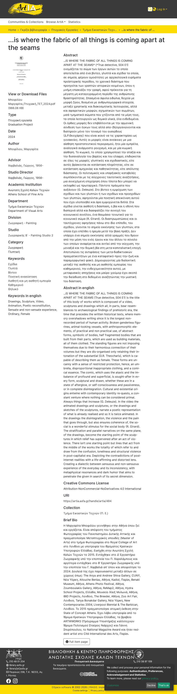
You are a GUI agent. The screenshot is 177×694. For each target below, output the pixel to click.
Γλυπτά (12, 268)
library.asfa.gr (17, 665)
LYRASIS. (92, 687)
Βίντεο (12, 272)
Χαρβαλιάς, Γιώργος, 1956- (25, 165)
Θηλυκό (13, 289)
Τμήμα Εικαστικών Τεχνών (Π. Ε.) (100, 30)
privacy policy (150, 678)
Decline (151, 685)
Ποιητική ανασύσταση (22, 276)
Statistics (74, 22)
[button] (154, 9)
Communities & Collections (25, 22)
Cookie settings (80, 690)
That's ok (164, 685)
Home (12, 30)
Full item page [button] (78, 641)
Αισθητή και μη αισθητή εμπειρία (29, 280)
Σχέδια (12, 264)
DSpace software (61, 687)
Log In (161, 9)
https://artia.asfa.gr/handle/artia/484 (87, 501)
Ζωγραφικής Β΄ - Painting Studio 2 (30, 235)
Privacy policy (97, 690)
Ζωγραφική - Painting (22, 223)
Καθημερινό (15, 285)
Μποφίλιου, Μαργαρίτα (23, 149)
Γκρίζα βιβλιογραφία (33, 30)
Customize (113, 685)
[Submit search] (150, 9)
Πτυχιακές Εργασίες (64, 30)
